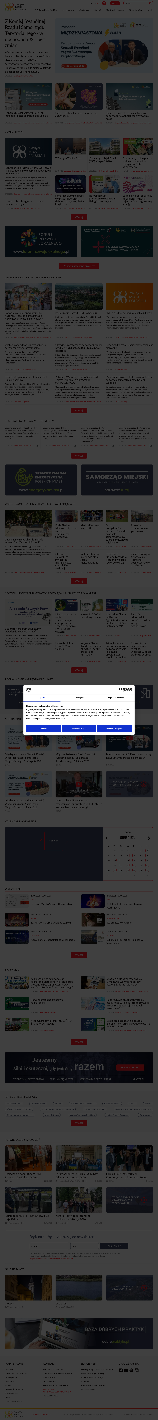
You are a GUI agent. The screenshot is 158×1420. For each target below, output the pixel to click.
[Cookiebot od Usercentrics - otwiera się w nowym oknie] (121, 689)
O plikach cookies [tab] (116, 698)
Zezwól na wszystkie (114, 729)
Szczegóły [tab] (79, 698)
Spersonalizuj (78, 729)
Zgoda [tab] (42, 698)
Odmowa (43, 729)
